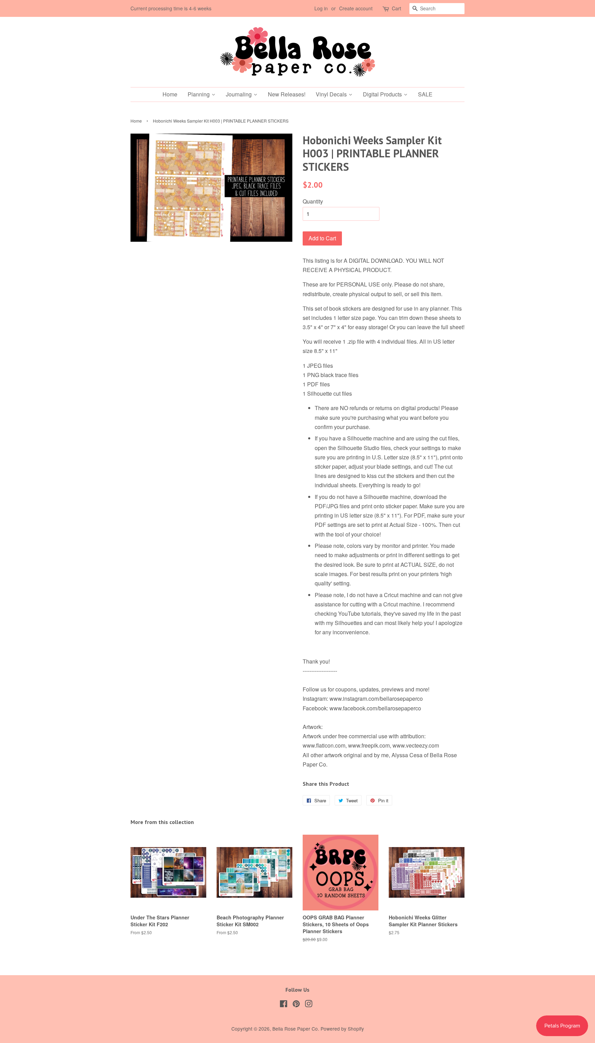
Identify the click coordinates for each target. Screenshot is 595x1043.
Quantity (313, 201)
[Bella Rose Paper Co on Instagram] (308, 1004)
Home (136, 121)
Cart (396, 8)
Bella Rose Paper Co (295, 1028)
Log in (321, 8)
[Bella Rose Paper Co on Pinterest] (296, 1004)
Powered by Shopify (342, 1028)
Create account (356, 8)
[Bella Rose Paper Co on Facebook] (284, 1004)
